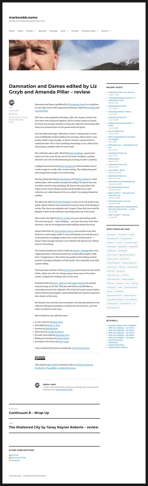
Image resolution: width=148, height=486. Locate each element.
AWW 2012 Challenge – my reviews (121, 328)
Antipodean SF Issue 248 (117, 165)
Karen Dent (57, 322)
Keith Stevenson (113, 279)
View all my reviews (80, 348)
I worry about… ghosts (116, 170)
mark (11, 107)
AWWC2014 (133, 247)
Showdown (119, 291)
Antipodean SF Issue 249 (117, 153)
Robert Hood (63, 338)
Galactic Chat (132, 267)
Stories (29, 31)
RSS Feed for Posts (18, 458)
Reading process (131, 287)
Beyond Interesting (115, 340)
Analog (131, 234)
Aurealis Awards (131, 243)
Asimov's (110, 243)
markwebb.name (23, 17)
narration (119, 283)
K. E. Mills (124, 275)
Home (12, 31)
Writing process (113, 307)
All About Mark (89, 31)
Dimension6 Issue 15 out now (119, 201)
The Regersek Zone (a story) (118, 187)
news (127, 283)
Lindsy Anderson (56, 332)
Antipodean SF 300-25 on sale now (121, 92)
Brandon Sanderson (126, 255)
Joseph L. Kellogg (80, 250)
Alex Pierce (122, 234)
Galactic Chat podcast (116, 345)
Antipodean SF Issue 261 (117, 117)
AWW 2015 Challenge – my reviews (121, 335)
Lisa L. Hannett (60, 283)
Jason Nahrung (113, 275)
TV (134, 303)
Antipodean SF (113, 238)
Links (63, 31)
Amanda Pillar (41, 111)
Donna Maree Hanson (64, 231)
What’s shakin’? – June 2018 (119, 215)
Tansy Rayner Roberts (115, 299)
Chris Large (63, 341)
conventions (124, 259)
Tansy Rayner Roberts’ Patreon (119, 112)
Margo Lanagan (128, 279)
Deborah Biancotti (129, 263)
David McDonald (113, 263)
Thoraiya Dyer (112, 303)
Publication (111, 287)
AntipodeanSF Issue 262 (117, 106)
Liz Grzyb (91, 108)
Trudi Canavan (125, 303)
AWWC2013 (122, 247)
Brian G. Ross (54, 325)
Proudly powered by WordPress (34, 476)
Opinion (134, 283)
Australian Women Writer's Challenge (122, 325)
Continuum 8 (112, 259)
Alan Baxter (65, 179)
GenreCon (120, 271)
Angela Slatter (77, 283)
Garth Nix (110, 271)
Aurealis (119, 243)
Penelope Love (62, 335)
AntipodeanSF (126, 238)
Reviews (42, 31)
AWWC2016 (122, 251)
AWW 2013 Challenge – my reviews (121, 330)
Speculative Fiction (114, 295)
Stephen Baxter (130, 295)
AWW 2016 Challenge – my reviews (121, 338)
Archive (104, 31)
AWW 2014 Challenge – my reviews (121, 333)
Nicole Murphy (62, 202)
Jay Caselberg (76, 153)
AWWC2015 (111, 251)
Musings (53, 31)
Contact (75, 31)
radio (120, 287)
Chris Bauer (69, 270)
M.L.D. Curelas (64, 218)
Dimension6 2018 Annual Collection (121, 182)
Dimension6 (112, 267)
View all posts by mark (64, 390)
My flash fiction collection (118, 347)
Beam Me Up (112, 255)
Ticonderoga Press (76, 104)
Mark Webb (52, 365)
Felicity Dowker (82, 179)
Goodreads (15, 460)
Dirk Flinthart (51, 328)
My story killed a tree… (116, 131)
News (20, 31)
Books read (13, 114)
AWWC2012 (111, 247)
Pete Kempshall (67, 166)
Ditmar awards (113, 159)
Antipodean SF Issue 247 (117, 176)
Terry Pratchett (131, 299)
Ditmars (122, 267)
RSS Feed (14, 455)
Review (11, 120)
